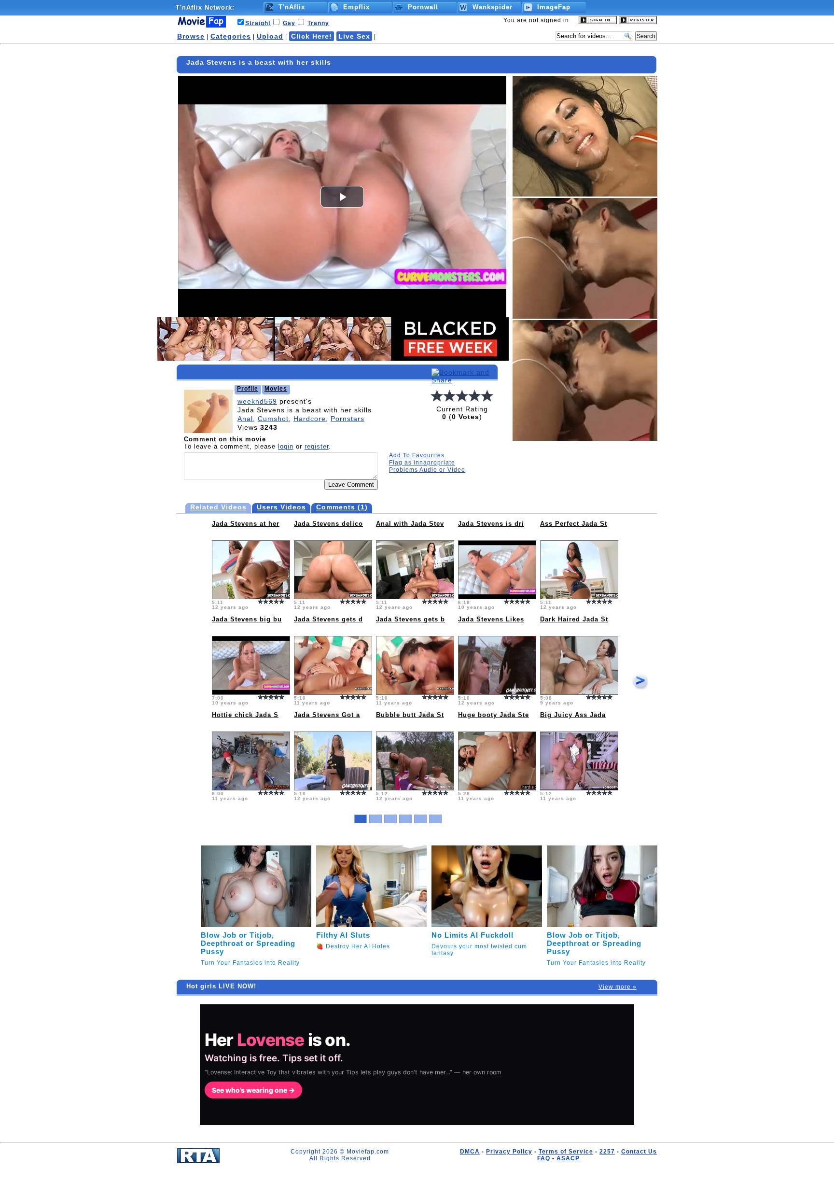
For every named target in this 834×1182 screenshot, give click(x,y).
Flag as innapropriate (422, 462)
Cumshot (273, 418)
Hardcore (309, 418)
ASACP (568, 1158)
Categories (230, 36)
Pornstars (347, 418)
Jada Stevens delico (328, 523)
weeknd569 (257, 401)
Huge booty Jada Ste (493, 714)
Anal (245, 418)
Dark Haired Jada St (574, 619)
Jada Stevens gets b (410, 619)
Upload (270, 36)
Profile (247, 388)
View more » (617, 987)
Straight (258, 23)
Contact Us (639, 1151)
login (285, 446)
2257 (607, 1151)
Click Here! (311, 36)
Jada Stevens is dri (491, 523)
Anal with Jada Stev (410, 523)
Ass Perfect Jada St (573, 523)
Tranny (318, 23)
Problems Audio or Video (427, 469)
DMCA (470, 1151)
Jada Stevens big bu (247, 619)
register (317, 446)
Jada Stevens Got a (327, 714)
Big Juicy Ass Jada (573, 714)
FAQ (543, 1158)
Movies (275, 388)
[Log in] (598, 22)
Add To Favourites (417, 455)
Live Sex (354, 36)
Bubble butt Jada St (410, 714)
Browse (191, 36)
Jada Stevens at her (245, 523)
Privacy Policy (509, 1151)
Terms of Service (566, 1151)
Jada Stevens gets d (328, 619)
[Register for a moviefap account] (638, 22)
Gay (289, 23)
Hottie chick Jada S (245, 714)
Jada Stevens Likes (491, 619)
